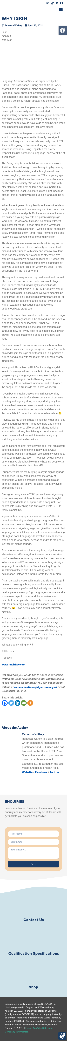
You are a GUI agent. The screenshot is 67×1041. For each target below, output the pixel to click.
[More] (30, 703)
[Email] (24, 703)
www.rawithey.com (13, 664)
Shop (33, 986)
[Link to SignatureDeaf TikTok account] (52, 3)
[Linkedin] (17, 703)
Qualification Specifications (33, 953)
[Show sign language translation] (62, 1036)
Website (27, 772)
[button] (63, 30)
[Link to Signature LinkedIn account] (56, 3)
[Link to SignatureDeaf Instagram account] (47, 3)
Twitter (54, 772)
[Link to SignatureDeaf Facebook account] (61, 3)
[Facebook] (5, 703)
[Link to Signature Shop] (33, 972)
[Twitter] (11, 703)
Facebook (41, 772)
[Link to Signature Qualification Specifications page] (33, 938)
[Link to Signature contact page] (33, 904)
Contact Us (33, 919)
